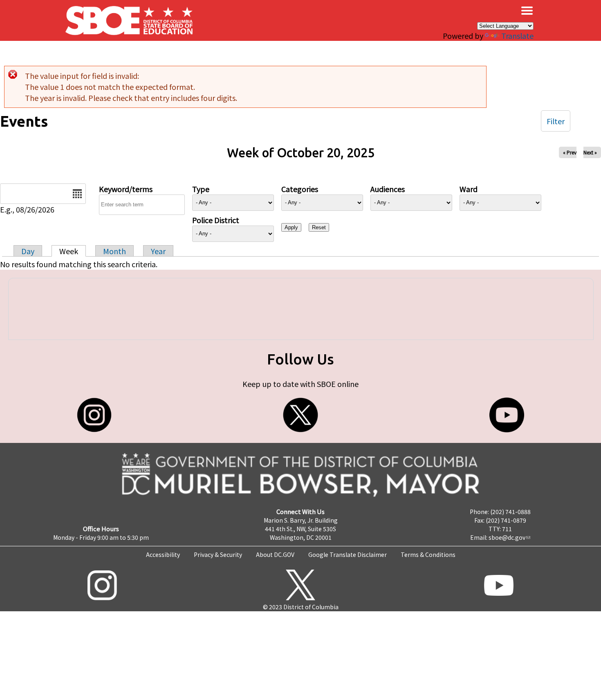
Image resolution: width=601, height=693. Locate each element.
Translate (517, 35)
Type (200, 188)
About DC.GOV (275, 554)
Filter (556, 121)
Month (114, 251)
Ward (469, 188)
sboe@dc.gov (507, 537)
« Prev (569, 152)
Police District (215, 220)
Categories (299, 188)
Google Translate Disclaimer (347, 554)
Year (158, 251)
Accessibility (163, 554)
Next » (590, 152)
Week (68, 251)
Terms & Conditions (428, 554)
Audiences (387, 188)
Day (27, 251)
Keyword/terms (125, 188)
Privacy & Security (218, 554)
